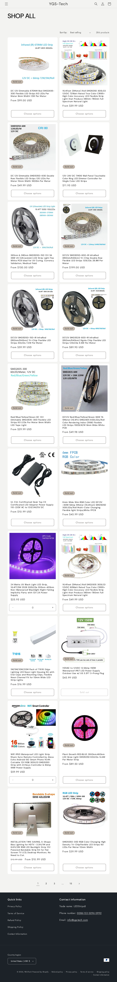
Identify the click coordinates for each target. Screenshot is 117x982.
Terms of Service (16, 913)
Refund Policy (14, 920)
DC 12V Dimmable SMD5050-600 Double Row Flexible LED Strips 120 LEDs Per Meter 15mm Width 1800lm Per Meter (32, 178)
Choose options (32, 113)
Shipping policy (103, 972)
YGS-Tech (28, 972)
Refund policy (57, 972)
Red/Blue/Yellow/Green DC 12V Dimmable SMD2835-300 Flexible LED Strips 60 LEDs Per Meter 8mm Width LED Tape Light (31, 421)
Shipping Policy (15, 927)
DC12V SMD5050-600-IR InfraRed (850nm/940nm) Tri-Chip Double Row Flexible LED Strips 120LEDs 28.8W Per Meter (82, 259)
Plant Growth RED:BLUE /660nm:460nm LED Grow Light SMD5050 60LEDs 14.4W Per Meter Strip (83, 757)
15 (71, 883)
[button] (6, 4)
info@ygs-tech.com (77, 920)
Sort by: (63, 32)
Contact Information (17, 933)
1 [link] (38, 883)
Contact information (101, 975)
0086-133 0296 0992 (89, 913)
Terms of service (87, 972)
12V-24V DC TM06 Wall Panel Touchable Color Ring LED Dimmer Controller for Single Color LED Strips (83, 178)
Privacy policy (71, 972)
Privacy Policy (14, 906)
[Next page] (79, 883)
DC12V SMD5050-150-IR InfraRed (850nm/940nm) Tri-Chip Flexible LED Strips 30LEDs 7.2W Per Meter (31, 340)
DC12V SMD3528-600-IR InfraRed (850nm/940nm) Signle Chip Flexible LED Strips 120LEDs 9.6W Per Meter (84, 340)
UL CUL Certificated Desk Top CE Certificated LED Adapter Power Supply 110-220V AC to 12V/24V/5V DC (32, 505)
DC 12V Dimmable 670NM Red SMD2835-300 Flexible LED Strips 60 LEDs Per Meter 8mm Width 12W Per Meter (32, 93)
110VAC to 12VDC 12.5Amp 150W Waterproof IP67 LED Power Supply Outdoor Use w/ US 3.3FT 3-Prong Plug (83, 671)
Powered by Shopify (40, 972)
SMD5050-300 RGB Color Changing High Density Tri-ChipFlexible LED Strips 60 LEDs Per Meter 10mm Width (84, 844)
